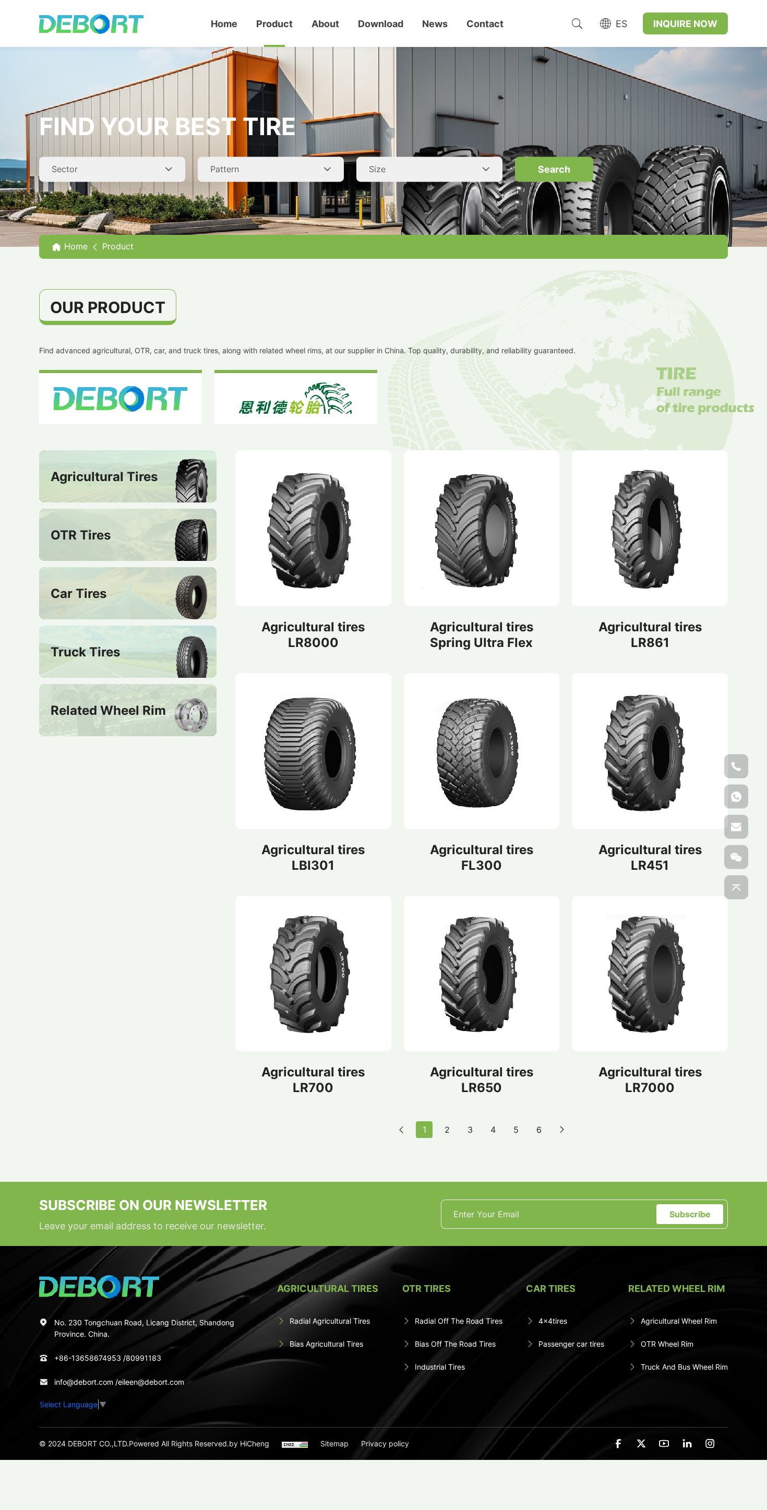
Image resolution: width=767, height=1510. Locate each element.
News (435, 23)
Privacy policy (385, 1443)
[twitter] (641, 1444)
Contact (485, 23)
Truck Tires (85, 652)
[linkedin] (687, 1444)
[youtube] (664, 1444)
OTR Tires (81, 535)
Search (554, 169)
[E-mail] (736, 826)
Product (274, 23)
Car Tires (78, 593)
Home (224, 23)
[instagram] (710, 1444)
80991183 (143, 1358)
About (325, 23)
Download (380, 23)
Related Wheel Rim (108, 710)
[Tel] (736, 766)
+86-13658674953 (87, 1358)
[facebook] (618, 1444)
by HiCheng (249, 1443)
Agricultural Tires (104, 476)
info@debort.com (83, 1382)
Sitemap (334, 1443)
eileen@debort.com (151, 1382)
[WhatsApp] (736, 796)
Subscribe (690, 1214)
